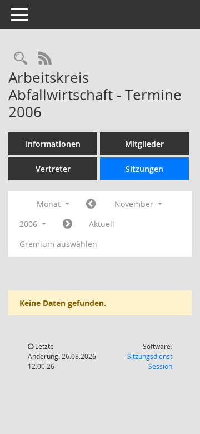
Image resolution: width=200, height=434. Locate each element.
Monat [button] (50, 204)
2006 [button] (29, 224)
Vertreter (53, 169)
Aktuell (101, 224)
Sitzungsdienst (149, 361)
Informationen (53, 144)
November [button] (135, 204)
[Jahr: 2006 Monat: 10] (91, 204)
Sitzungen (144, 169)
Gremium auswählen (58, 244)
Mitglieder (144, 144)
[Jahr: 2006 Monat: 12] (67, 224)
